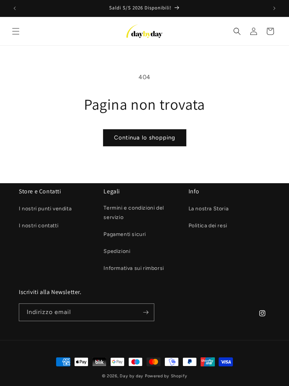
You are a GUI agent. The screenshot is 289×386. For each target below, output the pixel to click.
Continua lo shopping (144, 137)
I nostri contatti (38, 225)
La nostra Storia (209, 208)
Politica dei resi (208, 225)
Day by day (131, 376)
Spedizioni (116, 251)
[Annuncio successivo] (274, 8)
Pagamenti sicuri (124, 234)
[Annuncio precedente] (14, 8)
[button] (16, 31)
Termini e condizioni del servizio (133, 213)
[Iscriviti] (145, 312)
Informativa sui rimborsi (133, 268)
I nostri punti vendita (45, 208)
